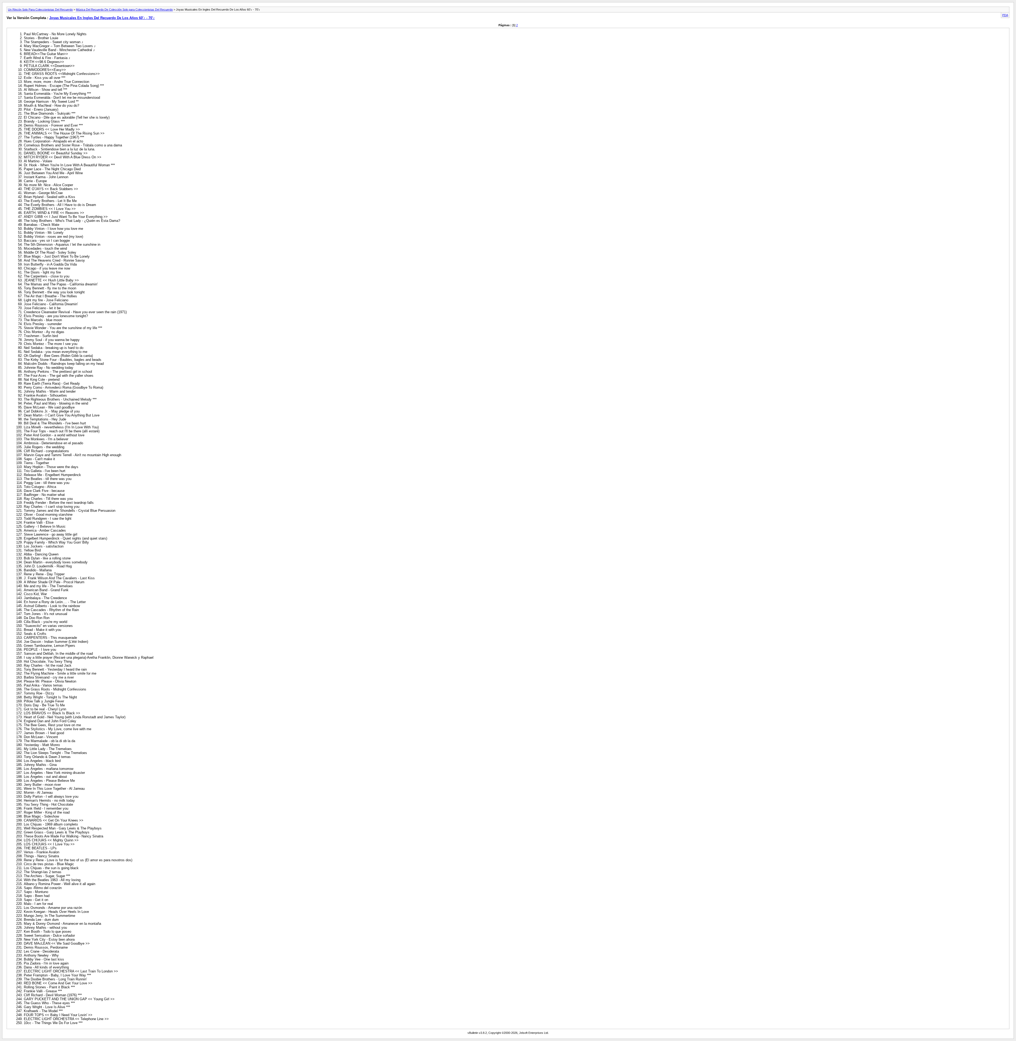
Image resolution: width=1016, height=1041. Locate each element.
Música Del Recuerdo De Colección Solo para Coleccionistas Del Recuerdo (124, 9)
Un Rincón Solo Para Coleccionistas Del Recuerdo (40, 9)
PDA (1005, 15)
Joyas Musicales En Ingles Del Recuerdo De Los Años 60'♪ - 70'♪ (102, 18)
